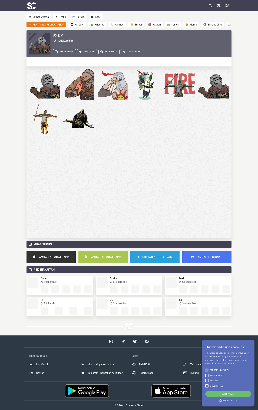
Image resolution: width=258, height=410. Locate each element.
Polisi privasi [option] (146, 372)
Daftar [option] (40, 372)
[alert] (228, 373)
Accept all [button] (228, 394)
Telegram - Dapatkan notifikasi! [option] (105, 372)
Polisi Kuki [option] (144, 364)
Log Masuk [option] (42, 364)
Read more (229, 363)
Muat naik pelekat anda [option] (101, 364)
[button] (219, 5)
